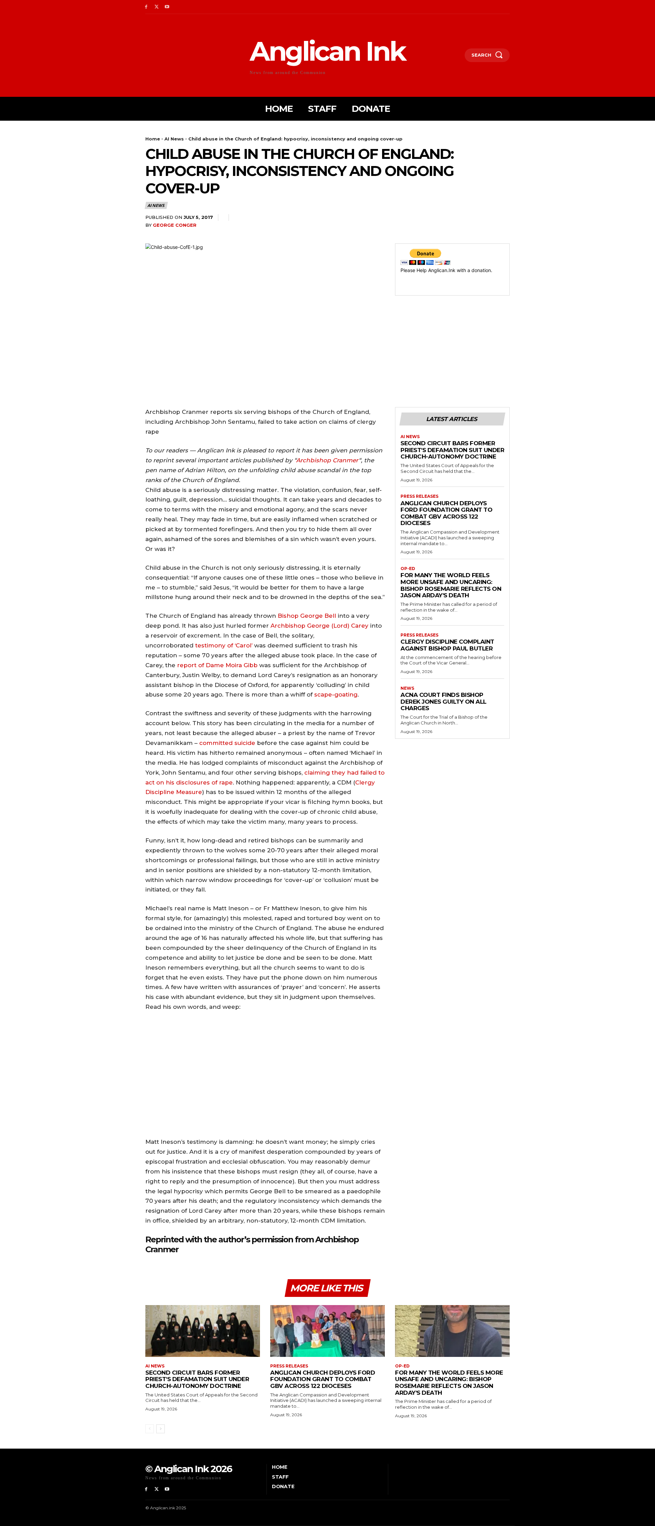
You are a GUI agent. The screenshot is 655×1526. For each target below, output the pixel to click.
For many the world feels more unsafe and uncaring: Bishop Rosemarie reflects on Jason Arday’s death (451, 585)
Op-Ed (408, 568)
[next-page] (160, 1428)
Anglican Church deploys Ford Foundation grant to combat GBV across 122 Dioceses (446, 513)
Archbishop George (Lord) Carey (319, 625)
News (407, 688)
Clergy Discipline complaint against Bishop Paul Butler (447, 645)
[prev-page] (149, 1428)
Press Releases (419, 496)
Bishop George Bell (307, 615)
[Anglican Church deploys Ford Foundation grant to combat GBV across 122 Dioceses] (327, 1331)
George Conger (174, 225)
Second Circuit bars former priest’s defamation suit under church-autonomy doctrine (452, 450)
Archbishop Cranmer (327, 460)
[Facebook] (146, 7)
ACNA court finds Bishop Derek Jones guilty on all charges (443, 701)
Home (152, 138)
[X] (156, 7)
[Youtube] (167, 7)
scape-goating (336, 694)
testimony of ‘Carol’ (223, 645)
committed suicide (227, 742)
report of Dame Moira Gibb (217, 665)
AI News (174, 138)
